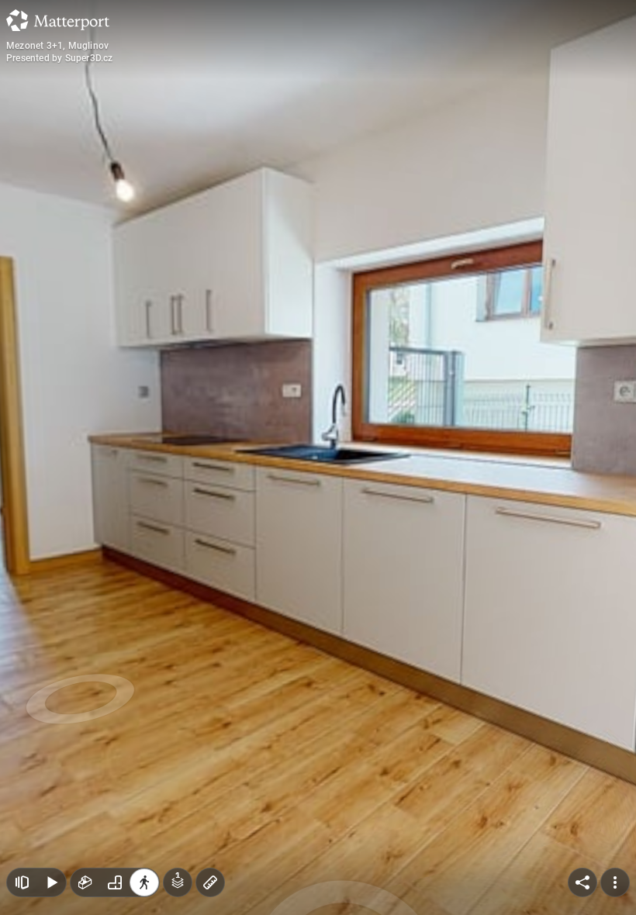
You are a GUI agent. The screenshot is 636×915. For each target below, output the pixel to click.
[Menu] (615, 882)
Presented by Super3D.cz (59, 58)
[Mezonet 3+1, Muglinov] (318, 457)
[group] (115, 882)
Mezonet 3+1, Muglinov (57, 45)
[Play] (51, 882)
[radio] (85, 882)
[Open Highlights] (22, 882)
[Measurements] (210, 882)
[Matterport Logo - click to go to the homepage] (57, 20)
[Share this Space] (582, 882)
